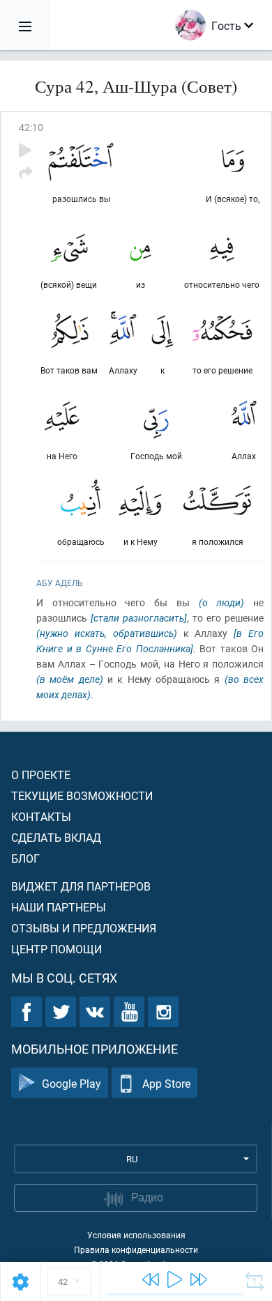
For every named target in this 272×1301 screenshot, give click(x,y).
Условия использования (136, 1234)
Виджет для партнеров (81, 886)
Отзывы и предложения (83, 928)
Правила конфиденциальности (136, 1249)
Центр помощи (56, 948)
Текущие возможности (82, 795)
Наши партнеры (58, 907)
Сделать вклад (56, 837)
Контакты (41, 816)
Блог (25, 858)
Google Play (71, 1083)
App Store (166, 1083)
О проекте (40, 774)
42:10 (31, 127)
